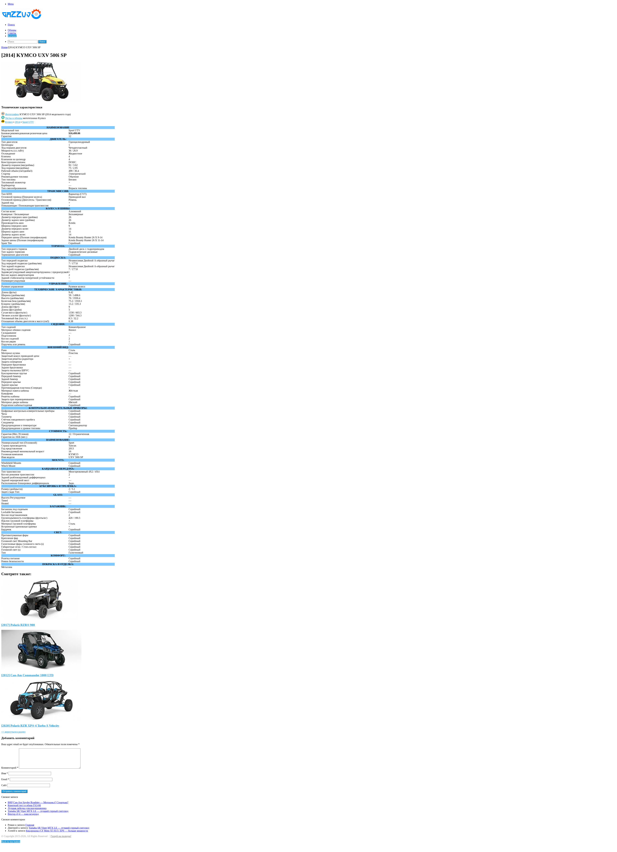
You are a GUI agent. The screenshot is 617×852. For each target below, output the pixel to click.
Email (5, 779)
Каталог (12, 36)
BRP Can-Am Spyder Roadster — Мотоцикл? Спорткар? (38, 802)
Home (4, 47)
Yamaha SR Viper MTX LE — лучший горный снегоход (38, 811)
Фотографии (12, 114)
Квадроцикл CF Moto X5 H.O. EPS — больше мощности (57, 830)
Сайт (4, 785)
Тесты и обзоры (13, 118)
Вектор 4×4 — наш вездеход (23, 814)
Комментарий (9, 767)
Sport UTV (28, 122)
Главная (29, 825)
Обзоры (12, 30)
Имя (4, 773)
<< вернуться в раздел (13, 731)
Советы (12, 33)
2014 (17, 122)
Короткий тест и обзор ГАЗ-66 (24, 805)
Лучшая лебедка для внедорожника (27, 808)
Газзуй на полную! (61, 836)
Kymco (9, 122)
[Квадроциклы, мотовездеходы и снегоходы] (24, 19)
